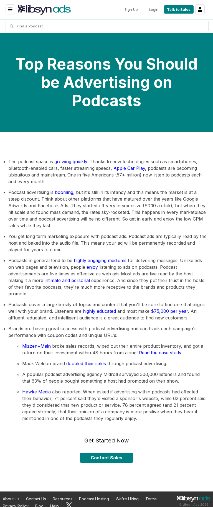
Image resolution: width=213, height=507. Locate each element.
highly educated (99, 311)
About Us (11, 498)
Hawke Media (36, 392)
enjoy (92, 267)
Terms (151, 498)
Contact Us (36, 498)
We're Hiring (127, 498)
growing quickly (70, 161)
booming (64, 192)
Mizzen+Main (36, 346)
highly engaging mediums (100, 260)
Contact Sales (106, 457)
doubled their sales (86, 363)
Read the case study (160, 352)
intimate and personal (67, 280)
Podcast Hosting (94, 498)
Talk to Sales (179, 9)
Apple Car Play (129, 168)
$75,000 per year (169, 311)
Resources (62, 498)
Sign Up (131, 9)
